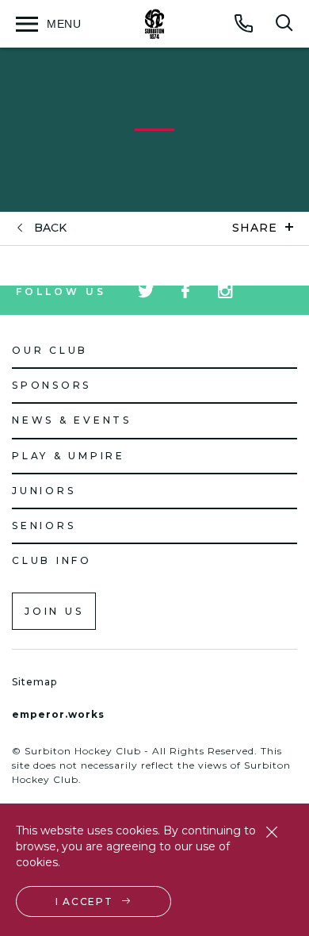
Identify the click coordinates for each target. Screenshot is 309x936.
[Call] (244, 23)
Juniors (43, 491)
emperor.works (58, 714)
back (50, 228)
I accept (84, 901)
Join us (54, 611)
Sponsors (51, 385)
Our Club (50, 350)
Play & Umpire (68, 456)
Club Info (52, 560)
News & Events (72, 420)
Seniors (43, 525)
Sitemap (34, 682)
